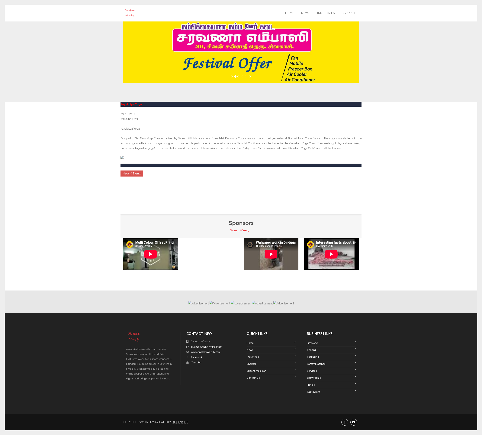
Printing (311, 349)
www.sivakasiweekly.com (205, 351)
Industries (326, 13)
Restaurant (313, 391)
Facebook (196, 357)
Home (289, 13)
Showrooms (314, 377)
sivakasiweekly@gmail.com (206, 346)
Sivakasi (348, 13)
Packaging (313, 356)
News (305, 13)
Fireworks (312, 342)
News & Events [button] (132, 173)
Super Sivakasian (256, 370)
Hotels (311, 384)
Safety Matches (316, 363)
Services (312, 370)
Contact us (253, 377)
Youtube (196, 362)
